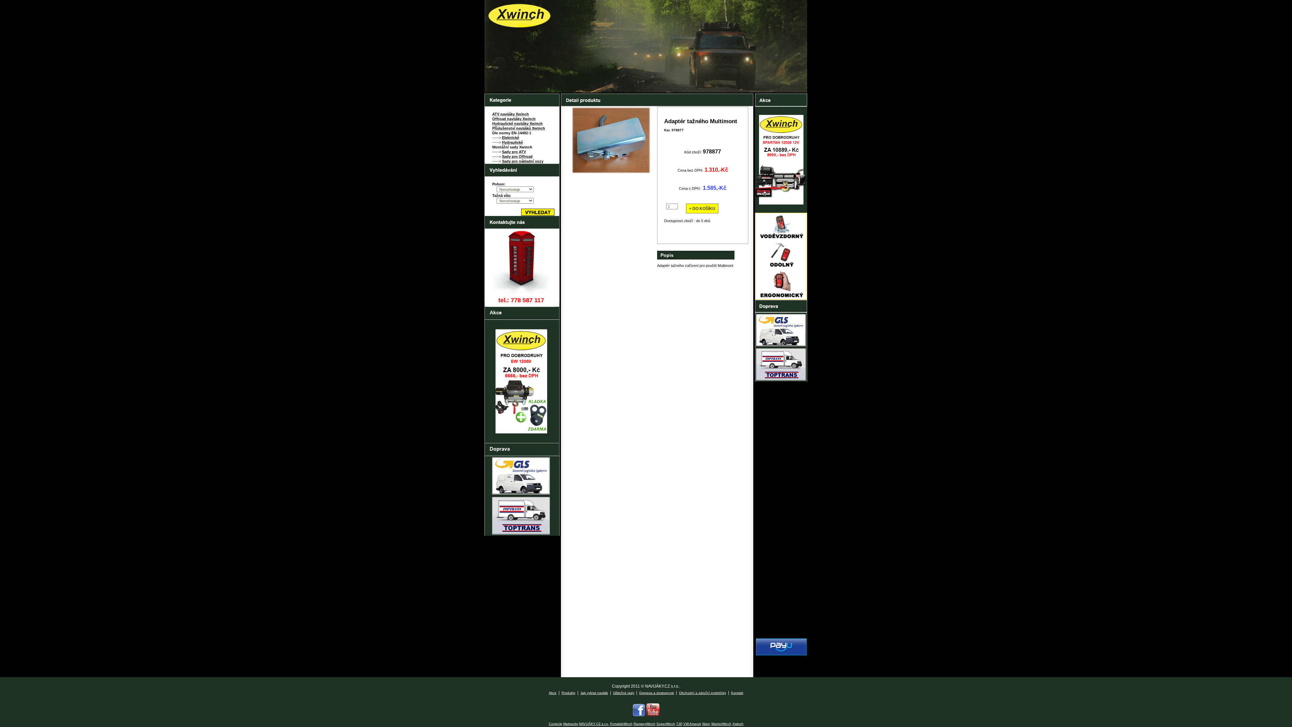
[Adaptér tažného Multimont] (610, 173)
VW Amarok (692, 724)
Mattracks (570, 724)
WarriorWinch (721, 724)
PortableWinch (621, 724)
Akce (553, 693)
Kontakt (737, 693)
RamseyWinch (644, 724)
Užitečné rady (623, 693)
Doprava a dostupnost (656, 693)
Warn (706, 724)
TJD (679, 724)
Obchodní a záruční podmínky (702, 693)
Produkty (568, 693)
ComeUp (555, 724)
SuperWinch (665, 724)
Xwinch (738, 724)
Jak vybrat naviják (594, 693)
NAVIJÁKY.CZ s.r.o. (594, 724)
